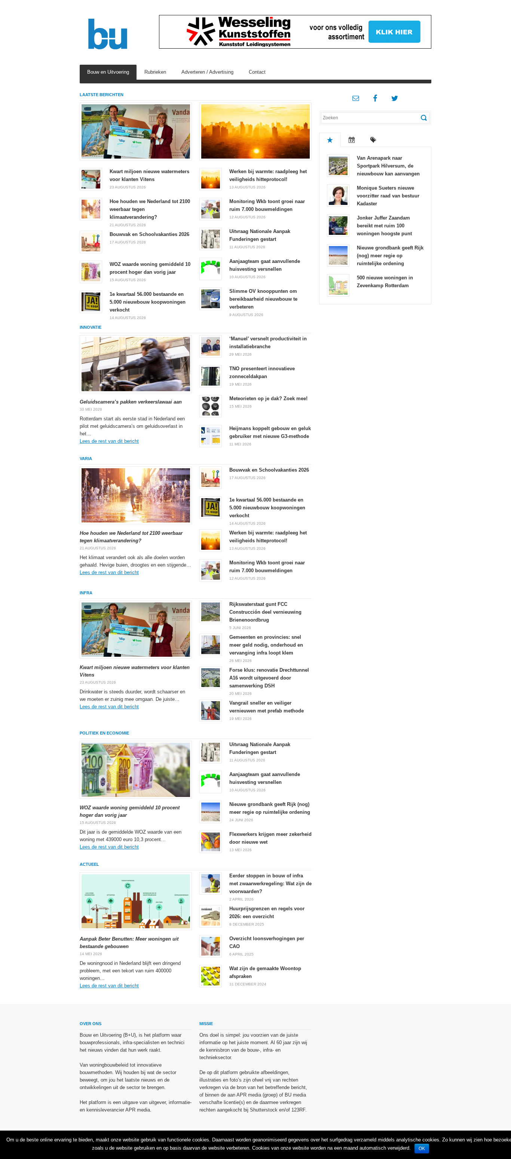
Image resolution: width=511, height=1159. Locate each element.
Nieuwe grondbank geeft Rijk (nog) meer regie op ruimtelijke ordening (390, 255)
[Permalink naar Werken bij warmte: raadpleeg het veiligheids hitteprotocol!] (255, 131)
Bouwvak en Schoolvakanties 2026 (149, 234)
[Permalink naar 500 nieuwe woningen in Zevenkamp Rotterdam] (338, 285)
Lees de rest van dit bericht (109, 441)
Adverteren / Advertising (207, 72)
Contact (257, 72)
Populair (330, 140)
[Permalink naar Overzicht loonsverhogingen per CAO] (210, 945)
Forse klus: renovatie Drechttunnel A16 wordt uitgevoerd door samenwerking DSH (269, 678)
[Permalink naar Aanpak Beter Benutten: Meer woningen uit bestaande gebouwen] (136, 901)
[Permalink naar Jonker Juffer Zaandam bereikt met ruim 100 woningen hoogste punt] (338, 225)
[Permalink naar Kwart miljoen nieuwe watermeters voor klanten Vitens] (136, 131)
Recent (352, 140)
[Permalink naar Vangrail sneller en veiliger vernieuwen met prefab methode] (210, 710)
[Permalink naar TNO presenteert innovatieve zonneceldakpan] (210, 375)
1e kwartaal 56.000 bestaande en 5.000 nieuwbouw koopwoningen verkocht (148, 302)
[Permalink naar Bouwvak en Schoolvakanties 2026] (91, 241)
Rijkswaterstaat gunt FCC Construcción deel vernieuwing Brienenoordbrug (265, 612)
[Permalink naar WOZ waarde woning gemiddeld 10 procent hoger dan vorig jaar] (91, 271)
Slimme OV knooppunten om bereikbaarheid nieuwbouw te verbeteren (263, 299)
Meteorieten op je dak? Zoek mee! (268, 398)
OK (422, 1148)
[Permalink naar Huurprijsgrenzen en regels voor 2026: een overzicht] (210, 916)
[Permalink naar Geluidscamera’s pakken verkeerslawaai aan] (136, 364)
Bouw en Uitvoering (108, 72)
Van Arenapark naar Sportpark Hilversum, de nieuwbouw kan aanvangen (388, 166)
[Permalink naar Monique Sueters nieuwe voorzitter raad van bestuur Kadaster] (338, 195)
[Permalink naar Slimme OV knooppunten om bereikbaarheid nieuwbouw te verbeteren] (210, 298)
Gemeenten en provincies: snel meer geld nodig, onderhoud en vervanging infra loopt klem (266, 645)
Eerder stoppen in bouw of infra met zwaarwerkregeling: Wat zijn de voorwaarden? (270, 883)
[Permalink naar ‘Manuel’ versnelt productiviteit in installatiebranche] (210, 346)
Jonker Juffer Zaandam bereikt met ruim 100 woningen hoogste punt (384, 225)
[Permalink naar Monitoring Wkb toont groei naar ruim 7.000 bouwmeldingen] (210, 208)
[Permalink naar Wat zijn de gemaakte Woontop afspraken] (210, 975)
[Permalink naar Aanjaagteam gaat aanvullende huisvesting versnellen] (210, 268)
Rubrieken (155, 72)
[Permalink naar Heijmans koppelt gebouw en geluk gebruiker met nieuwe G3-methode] (210, 435)
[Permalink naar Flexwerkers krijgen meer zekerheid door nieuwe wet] (210, 841)
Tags (373, 140)
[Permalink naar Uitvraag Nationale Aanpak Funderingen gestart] (210, 238)
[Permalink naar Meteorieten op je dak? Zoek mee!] (210, 405)
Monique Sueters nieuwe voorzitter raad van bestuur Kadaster (388, 195)
